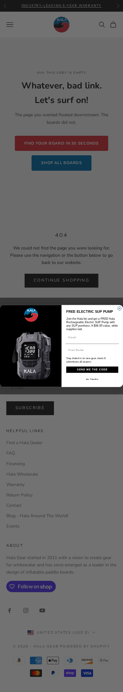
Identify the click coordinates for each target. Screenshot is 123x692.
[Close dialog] (119, 308)
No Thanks (92, 379)
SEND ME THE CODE (92, 369)
